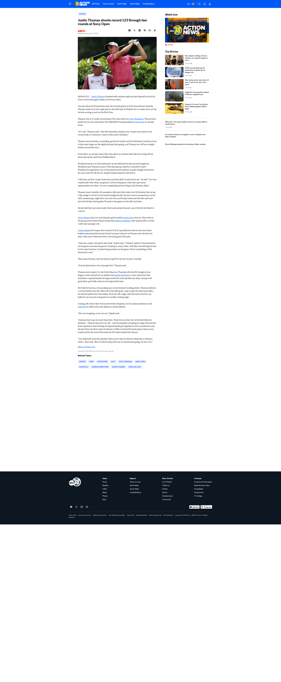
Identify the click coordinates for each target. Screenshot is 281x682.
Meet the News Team (201, 485)
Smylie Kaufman (121, 275)
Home (104, 482)
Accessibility (198, 489)
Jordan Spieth (84, 230)
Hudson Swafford (122, 220)
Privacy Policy (73, 515)
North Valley (122, 4)
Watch (104, 492)
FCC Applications (168, 515)
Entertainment (167, 496)
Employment (198, 492)
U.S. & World (166, 482)
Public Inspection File (155, 515)
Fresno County (108, 4)
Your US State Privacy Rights (117, 515)
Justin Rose (128, 217)
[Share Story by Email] (150, 30)
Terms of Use (130, 515)
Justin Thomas (98, 96)
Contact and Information (203, 482)
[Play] (187, 30)
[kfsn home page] (75, 482)
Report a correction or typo (86, 347)
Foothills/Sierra (149, 4)
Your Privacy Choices (85, 515)
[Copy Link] (155, 30)
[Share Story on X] (134, 30)
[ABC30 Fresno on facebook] (71, 507)
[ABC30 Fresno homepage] (81, 4)
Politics (165, 489)
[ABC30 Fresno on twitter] (76, 507)
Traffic (104, 489)
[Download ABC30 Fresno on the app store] (194, 507)
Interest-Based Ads (141, 515)
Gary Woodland (136, 118)
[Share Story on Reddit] (139, 30)
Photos (104, 496)
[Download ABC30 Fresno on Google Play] (206, 507)
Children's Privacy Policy (100, 515)
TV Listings (198, 496)
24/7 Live (95, 4)
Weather (105, 485)
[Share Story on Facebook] (129, 30)
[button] (70, 4)
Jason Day (139, 121)
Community (166, 499)
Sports (164, 492)
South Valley (135, 4)
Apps (104, 499)
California (165, 485)
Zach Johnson (84, 217)
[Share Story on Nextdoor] (145, 30)
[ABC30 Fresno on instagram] (81, 507)
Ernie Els (82, 306)
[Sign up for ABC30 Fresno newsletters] (87, 507)
